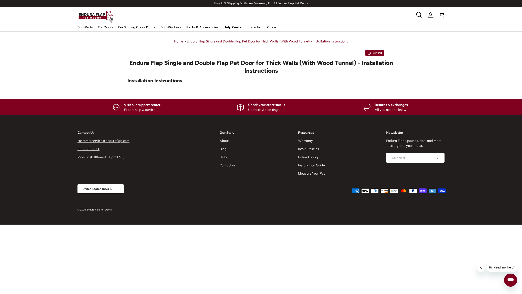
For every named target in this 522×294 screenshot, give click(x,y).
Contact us (228, 165)
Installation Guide (262, 27)
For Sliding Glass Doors (137, 27)
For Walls (85, 27)
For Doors (105, 27)
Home (178, 41)
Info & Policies (308, 149)
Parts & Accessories (202, 27)
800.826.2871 (88, 149)
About (224, 141)
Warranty (305, 141)
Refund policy (308, 157)
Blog (223, 149)
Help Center (233, 27)
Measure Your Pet (311, 173)
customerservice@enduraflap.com (103, 141)
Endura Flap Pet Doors (99, 209)
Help (223, 157)
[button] (442, 15)
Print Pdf (374, 53)
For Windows (170, 27)
